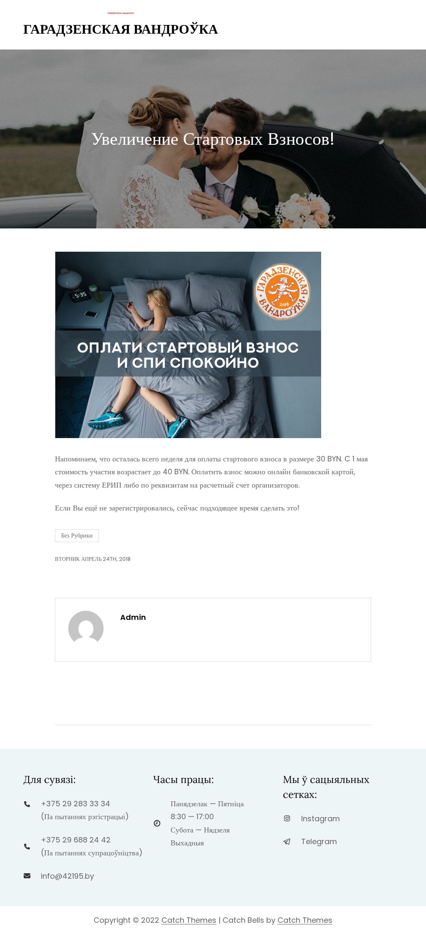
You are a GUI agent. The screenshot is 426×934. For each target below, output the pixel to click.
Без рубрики (77, 535)
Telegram (319, 841)
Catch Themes (188, 920)
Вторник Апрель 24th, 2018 (93, 559)
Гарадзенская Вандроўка (120, 29)
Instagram (320, 818)
